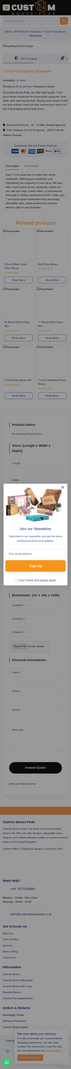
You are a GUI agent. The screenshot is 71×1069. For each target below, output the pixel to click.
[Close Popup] (63, 487)
